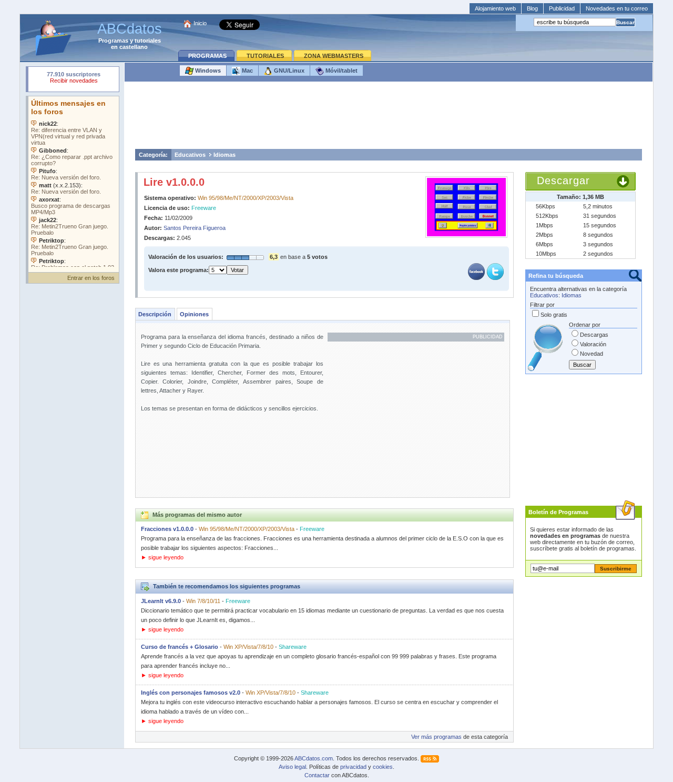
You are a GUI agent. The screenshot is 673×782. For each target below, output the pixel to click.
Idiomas (224, 155)
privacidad (353, 767)
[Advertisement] (388, 118)
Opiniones (194, 314)
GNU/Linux (288, 70)
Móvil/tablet (341, 70)
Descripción (154, 314)
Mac (246, 70)
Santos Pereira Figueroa (195, 228)
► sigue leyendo (162, 557)
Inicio (200, 23)
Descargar (563, 180)
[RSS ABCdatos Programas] (430, 758)
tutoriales (148, 40)
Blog (532, 8)
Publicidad (562, 8)
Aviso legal (292, 767)
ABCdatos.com (313, 758)
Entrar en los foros (91, 278)
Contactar (317, 775)
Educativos (190, 155)
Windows (207, 70)
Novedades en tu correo (617, 8)
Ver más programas (436, 737)
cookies (383, 767)
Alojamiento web (495, 8)
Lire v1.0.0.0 (174, 182)
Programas (113, 40)
